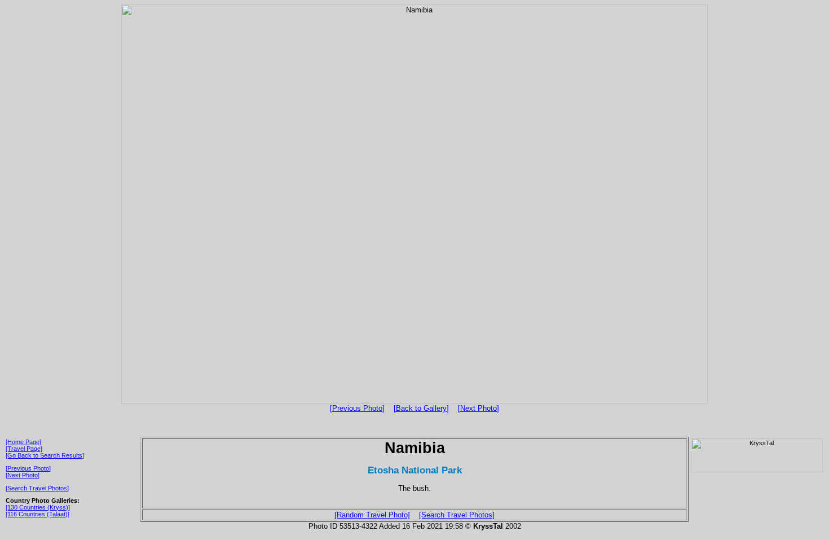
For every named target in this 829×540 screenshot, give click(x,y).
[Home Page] (23, 441)
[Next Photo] (478, 408)
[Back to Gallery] (421, 408)
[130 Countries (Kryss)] (38, 507)
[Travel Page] (24, 448)
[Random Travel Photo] (372, 515)
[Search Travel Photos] (37, 488)
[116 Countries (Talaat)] (37, 514)
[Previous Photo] (357, 408)
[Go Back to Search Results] (45, 455)
